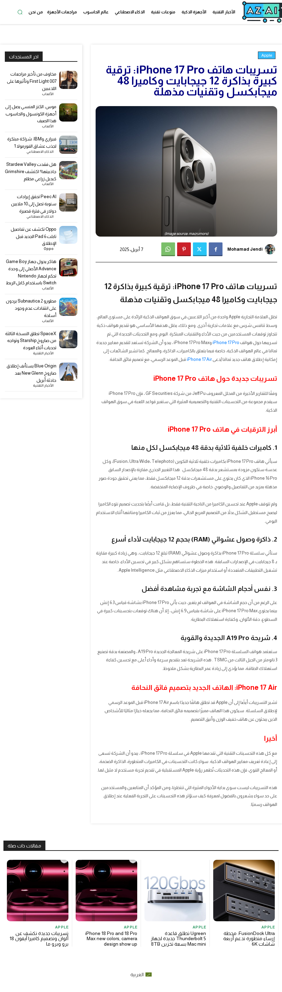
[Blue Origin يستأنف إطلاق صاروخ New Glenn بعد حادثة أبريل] (68, 372)
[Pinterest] (184, 249)
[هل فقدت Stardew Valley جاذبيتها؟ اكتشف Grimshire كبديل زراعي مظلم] (68, 170)
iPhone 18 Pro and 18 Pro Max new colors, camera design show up (111, 939)
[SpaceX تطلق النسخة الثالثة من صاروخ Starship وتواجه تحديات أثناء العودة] (68, 339)
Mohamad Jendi (245, 249)
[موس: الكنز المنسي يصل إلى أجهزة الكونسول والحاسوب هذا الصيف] (68, 112)
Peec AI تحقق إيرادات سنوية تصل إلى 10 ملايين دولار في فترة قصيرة (33, 204)
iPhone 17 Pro (226, 342)
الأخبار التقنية (43, 353)
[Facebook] (216, 249)
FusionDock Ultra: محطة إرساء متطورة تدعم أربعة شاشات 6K (249, 939)
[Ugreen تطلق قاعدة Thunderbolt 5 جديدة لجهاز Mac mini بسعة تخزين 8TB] (175, 890)
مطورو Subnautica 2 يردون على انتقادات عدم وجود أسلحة (31, 308)
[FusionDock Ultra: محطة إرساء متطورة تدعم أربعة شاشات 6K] (244, 890)
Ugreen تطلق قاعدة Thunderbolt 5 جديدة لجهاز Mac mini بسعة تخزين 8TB (178, 939)
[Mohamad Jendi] (271, 249)
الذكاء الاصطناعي (40, 151)
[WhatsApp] (168, 249)
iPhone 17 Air (199, 359)
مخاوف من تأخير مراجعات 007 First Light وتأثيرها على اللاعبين (31, 81)
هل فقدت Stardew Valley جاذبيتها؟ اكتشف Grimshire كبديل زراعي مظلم (30, 171)
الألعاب (48, 94)
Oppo (49, 249)
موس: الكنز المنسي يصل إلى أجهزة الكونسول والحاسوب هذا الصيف (30, 114)
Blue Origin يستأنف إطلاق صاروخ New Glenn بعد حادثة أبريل (31, 373)
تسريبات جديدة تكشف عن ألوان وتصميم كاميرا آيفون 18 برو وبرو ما (39, 939)
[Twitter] (200, 249)
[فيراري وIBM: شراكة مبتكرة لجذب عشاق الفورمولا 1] (68, 145)
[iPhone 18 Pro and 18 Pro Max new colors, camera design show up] (106, 890)
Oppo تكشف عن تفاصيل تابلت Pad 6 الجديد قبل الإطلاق (33, 236)
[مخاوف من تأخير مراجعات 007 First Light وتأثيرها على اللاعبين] (68, 80)
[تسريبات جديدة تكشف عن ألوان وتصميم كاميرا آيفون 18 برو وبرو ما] (37, 890)
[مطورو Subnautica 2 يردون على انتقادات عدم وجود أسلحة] (68, 307)
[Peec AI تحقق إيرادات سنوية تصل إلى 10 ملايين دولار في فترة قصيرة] (68, 202)
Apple (266, 55)
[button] (19, 12)
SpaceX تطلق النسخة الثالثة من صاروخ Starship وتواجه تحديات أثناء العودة (30, 341)
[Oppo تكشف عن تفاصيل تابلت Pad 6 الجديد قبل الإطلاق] (68, 235)
